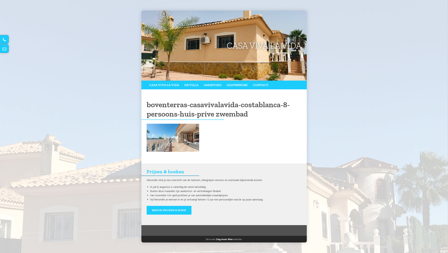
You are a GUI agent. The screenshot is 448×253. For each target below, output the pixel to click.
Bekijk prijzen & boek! (169, 210)
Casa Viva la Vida (164, 85)
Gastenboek (237, 85)
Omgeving (212, 85)
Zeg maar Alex (224, 239)
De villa (191, 85)
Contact (260, 85)
